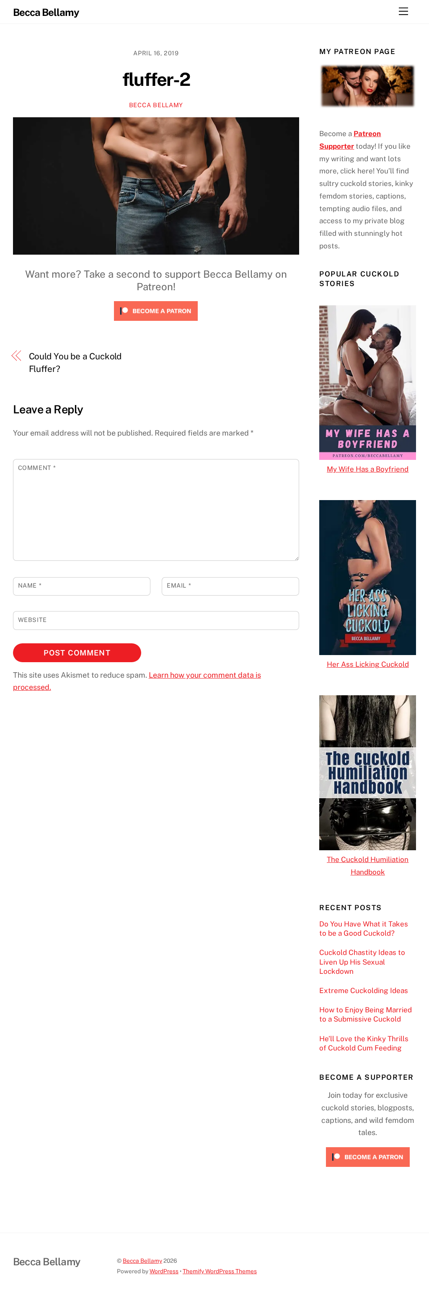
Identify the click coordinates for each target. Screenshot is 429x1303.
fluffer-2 (156, 79)
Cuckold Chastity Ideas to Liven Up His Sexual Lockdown (362, 961)
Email (179, 585)
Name (29, 585)
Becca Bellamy (156, 104)
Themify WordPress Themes (220, 1271)
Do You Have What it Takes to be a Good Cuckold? (363, 928)
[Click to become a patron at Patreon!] (156, 322)
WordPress (164, 1271)
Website (32, 619)
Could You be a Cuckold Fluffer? (75, 362)
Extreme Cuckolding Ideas (363, 990)
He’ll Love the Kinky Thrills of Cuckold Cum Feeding (363, 1043)
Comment (37, 467)
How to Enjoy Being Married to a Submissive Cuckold (365, 1014)
